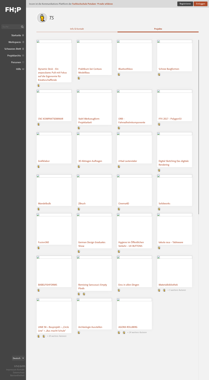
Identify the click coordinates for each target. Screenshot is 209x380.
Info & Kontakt (77, 28)
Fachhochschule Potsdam (84, 3)
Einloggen (200, 3)
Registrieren (185, 3)
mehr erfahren (106, 3)
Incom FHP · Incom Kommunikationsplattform (13, 12)
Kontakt (20, 369)
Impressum (11, 369)
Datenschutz (18, 372)
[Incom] (19, 366)
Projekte (158, 28)
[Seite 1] (198, 127)
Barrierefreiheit (17, 375)
